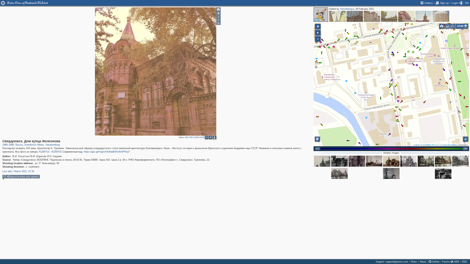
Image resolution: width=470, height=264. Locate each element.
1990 (11, 144)
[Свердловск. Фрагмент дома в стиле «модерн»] (337, 16)
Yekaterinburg (52, 144)
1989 (5, 144)
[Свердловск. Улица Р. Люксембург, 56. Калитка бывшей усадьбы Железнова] (339, 161)
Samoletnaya (347, 9)
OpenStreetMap (450, 144)
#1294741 (56, 151)
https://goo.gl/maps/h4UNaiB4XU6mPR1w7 (107, 151)
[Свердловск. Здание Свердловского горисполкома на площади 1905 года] (423, 16)
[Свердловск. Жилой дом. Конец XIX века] (389, 16)
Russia (19, 144)
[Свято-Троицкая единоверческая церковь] (374, 161)
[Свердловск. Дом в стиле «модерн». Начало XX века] (354, 16)
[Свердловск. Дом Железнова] (426, 161)
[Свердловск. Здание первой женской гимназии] (372, 16)
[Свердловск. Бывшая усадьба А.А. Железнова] (356, 161)
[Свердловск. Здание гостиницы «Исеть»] (441, 16)
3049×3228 (199, 137)
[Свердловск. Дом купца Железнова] (391, 84)
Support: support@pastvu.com (392, 261)
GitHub (435, 261)
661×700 (189, 137)
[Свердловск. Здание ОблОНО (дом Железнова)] (443, 173)
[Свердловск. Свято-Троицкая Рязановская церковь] (391, 173)
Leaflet (416, 144)
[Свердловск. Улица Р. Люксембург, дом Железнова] (322, 161)
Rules (414, 261)
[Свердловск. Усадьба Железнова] (443, 161)
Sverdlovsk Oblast (34, 144)
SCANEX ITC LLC (431, 144)
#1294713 (44, 151)
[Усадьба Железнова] (391, 161)
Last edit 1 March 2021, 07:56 (18, 171)
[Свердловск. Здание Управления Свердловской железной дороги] (406, 16)
